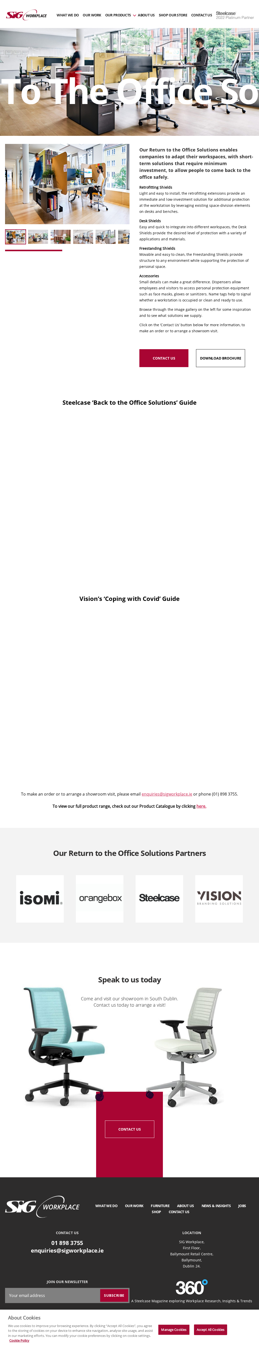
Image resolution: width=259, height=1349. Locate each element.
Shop (156, 1211)
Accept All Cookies (210, 1329)
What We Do (68, 15)
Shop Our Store (173, 15)
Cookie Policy (19, 1340)
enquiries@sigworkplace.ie (167, 794)
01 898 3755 (67, 1242)
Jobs (242, 1205)
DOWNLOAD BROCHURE (220, 358)
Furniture (160, 1205)
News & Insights (216, 1205)
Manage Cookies (173, 1329)
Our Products (118, 15)
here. (201, 806)
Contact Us (201, 15)
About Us (146, 15)
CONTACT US (164, 358)
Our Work (92, 15)
